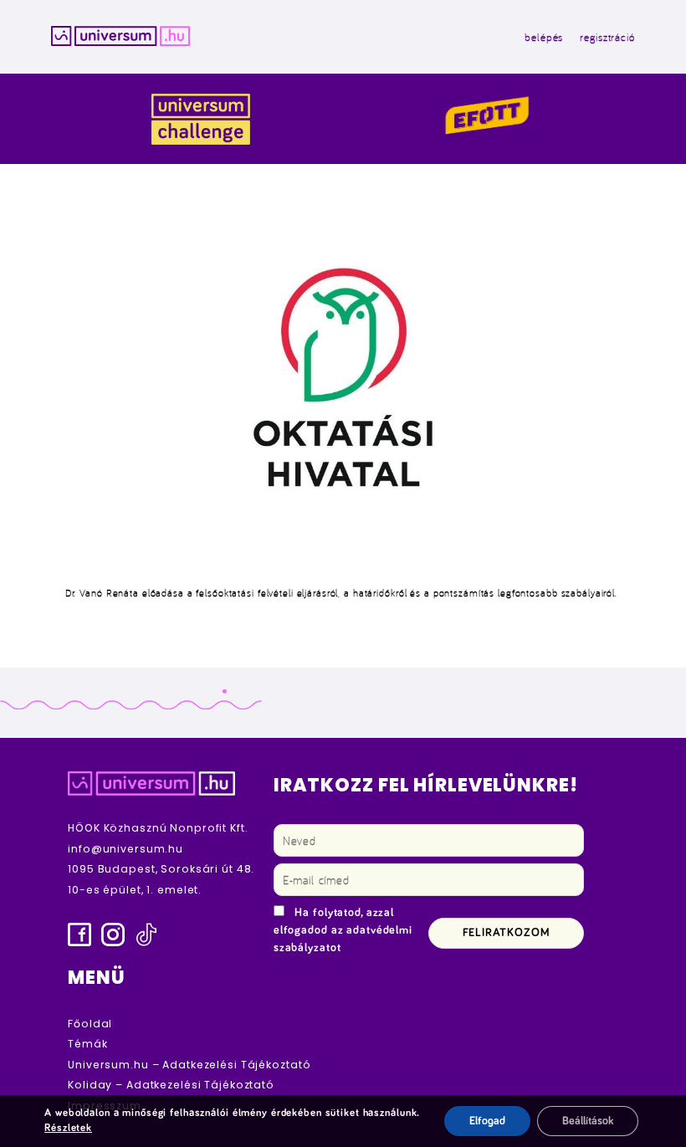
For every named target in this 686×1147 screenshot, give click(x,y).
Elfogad (487, 1121)
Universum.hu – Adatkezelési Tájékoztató (189, 1064)
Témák (87, 1044)
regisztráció (607, 37)
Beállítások (587, 1121)
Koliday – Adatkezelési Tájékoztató (171, 1085)
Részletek (68, 1128)
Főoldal (90, 1023)
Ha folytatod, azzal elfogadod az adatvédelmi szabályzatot (343, 930)
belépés (544, 37)
